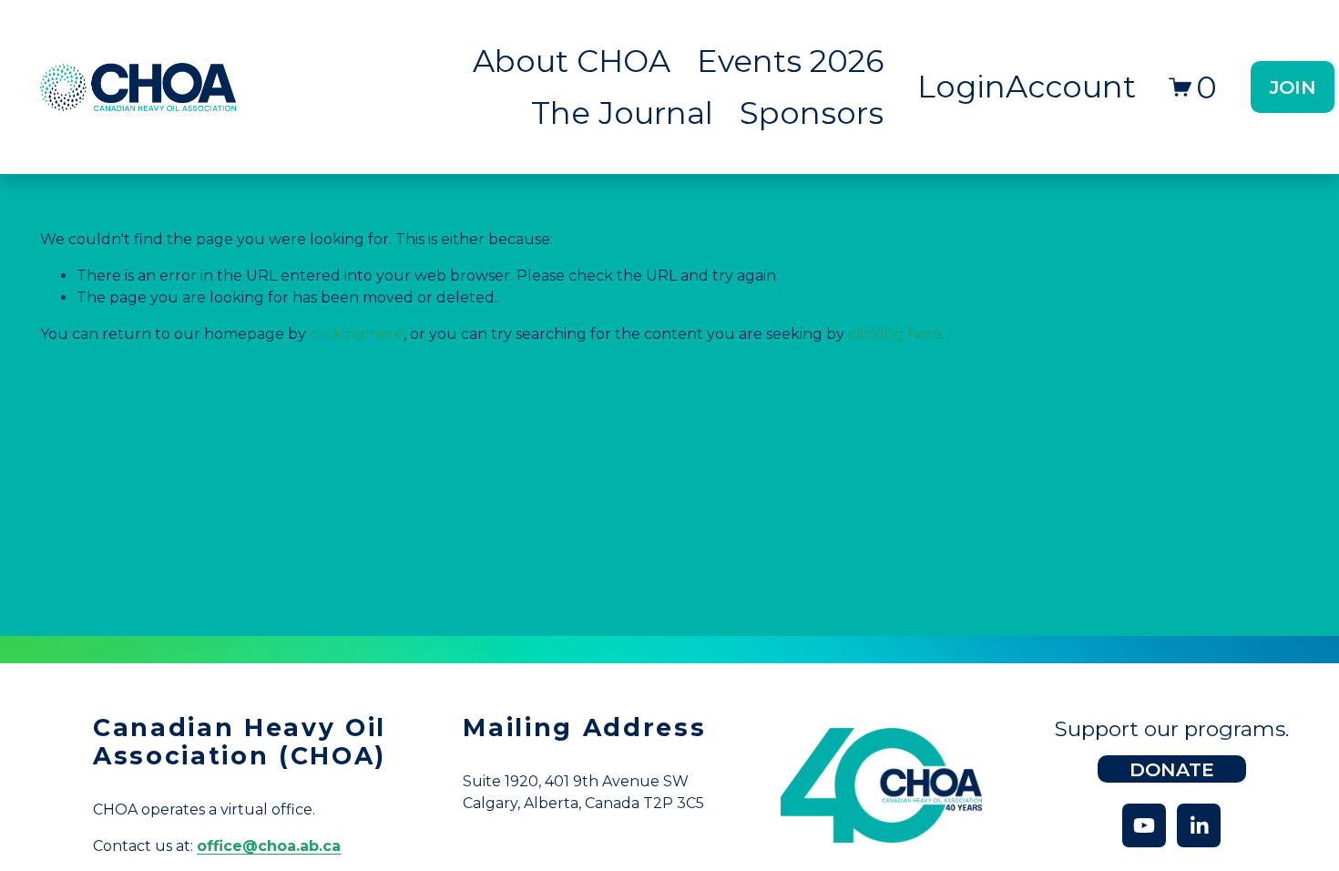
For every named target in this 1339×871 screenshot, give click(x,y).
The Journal (622, 112)
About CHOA (571, 60)
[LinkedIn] (1199, 825)
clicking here (357, 334)
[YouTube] (1144, 825)
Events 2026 (790, 60)
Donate (1171, 769)
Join (1293, 87)
